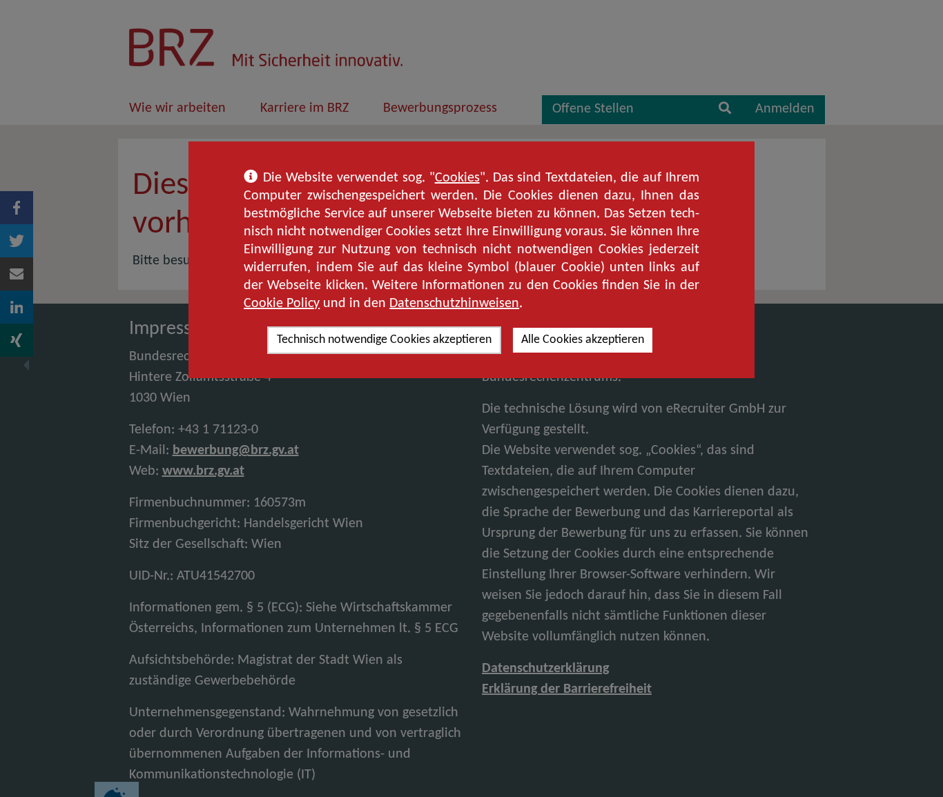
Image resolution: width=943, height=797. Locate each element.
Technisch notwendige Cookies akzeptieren (384, 339)
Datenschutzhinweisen (454, 304)
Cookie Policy (282, 304)
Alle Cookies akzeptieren (582, 339)
